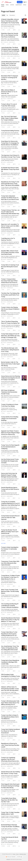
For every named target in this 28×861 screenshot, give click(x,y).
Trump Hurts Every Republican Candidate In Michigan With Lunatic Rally (10, 662)
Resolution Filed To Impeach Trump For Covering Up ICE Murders (9, 77)
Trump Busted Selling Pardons (10, 130)
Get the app (19, 856)
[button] (2, 4)
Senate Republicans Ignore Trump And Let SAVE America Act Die (10, 489)
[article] (14, 24)
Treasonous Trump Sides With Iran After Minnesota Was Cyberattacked (10, 563)
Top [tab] (7, 15)
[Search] (25, 15)
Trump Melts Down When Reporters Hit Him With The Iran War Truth (9, 800)
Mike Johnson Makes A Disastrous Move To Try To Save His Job (9, 91)
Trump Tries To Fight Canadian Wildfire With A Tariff (10, 813)
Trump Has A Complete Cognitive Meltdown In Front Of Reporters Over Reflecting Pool (10, 503)
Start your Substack (11, 856)
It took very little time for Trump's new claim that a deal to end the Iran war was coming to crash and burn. (10, 521)
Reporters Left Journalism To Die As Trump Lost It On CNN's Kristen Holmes (10, 226)
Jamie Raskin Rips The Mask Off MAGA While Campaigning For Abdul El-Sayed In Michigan (10, 49)
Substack (8, 859)
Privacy (14, 854)
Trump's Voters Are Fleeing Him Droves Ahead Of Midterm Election (10, 309)
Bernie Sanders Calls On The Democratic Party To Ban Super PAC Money (10, 363)
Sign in (25, 2)
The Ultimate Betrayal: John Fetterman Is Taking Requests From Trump (10, 349)
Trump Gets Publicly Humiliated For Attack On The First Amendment (10, 731)
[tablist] (8, 15)
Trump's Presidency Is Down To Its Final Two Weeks (9, 405)
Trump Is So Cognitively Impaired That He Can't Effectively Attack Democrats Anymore (10, 759)
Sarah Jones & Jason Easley (13, 56)
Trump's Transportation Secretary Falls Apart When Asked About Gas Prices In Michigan (9, 280)
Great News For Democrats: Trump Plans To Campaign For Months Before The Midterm (10, 143)
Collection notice (22, 854)
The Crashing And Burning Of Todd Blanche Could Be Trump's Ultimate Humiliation (9, 605)
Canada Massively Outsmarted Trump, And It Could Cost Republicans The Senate (10, 63)
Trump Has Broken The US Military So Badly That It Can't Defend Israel (9, 531)
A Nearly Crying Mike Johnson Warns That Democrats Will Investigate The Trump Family (10, 21)
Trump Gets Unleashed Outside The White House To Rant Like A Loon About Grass (10, 197)
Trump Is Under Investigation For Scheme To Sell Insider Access (9, 549)
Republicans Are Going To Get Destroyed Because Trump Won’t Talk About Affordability (10, 183)
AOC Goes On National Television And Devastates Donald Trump (9, 392)
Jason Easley (11, 27)
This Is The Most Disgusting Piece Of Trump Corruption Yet (10, 322)
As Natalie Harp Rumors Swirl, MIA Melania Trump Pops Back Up (10, 169)
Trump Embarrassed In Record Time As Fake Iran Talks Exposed (10, 517)
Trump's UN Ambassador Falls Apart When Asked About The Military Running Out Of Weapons (10, 702)
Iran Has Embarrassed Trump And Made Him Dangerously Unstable (10, 461)
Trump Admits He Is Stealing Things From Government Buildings (9, 418)
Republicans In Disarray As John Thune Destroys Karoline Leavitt (10, 745)
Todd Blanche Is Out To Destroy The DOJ (8, 239)
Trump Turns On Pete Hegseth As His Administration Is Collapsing (10, 446)
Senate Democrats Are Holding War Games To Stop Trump (10, 772)
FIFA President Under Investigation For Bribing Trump (10, 675)
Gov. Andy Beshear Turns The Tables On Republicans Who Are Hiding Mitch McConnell (10, 648)
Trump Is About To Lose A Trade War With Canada (9, 105)
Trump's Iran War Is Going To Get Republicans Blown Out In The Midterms (10, 716)
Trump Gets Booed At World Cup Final (9, 838)
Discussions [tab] (12, 15)
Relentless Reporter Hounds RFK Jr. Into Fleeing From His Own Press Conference (9, 35)
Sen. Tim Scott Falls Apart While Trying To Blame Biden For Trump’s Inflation (9, 118)
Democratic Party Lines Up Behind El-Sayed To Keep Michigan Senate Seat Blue (9, 475)
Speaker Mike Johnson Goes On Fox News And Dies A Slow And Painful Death (10, 252)
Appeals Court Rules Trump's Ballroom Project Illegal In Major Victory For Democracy (10, 432)
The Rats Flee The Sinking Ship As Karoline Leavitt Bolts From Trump (10, 294)
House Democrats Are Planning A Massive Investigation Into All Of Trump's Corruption (10, 377)
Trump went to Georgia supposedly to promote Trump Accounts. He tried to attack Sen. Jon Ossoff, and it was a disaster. (10, 763)
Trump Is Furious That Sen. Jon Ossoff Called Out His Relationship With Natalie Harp (10, 211)
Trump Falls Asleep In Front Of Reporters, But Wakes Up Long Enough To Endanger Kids (10, 335)
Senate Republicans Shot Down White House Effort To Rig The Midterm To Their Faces (10, 619)
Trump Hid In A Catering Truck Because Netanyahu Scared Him (10, 266)
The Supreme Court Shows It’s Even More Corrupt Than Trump (10, 156)
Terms (17, 854)
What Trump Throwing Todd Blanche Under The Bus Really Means (10, 591)
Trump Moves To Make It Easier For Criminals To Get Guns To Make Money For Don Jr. (10, 577)
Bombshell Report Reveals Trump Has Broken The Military (10, 825)
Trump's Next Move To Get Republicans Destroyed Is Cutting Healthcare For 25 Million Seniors (9, 633)
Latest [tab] (3, 15)
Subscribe (19, 2)
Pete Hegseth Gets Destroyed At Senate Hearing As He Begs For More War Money (10, 785)
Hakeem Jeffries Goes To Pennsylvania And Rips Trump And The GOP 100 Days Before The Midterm (10, 688)
